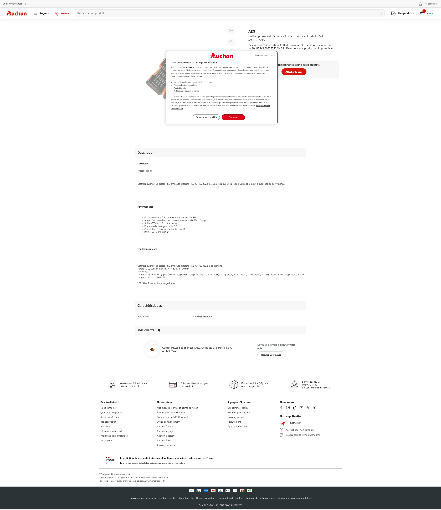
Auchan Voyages (165, 431)
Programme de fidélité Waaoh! (173, 417)
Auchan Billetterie (166, 435)
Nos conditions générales (143, 498)
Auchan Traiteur (165, 426)
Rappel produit (108, 421)
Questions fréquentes (111, 412)
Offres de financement (168, 421)
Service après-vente (110, 417)
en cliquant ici (123, 474)
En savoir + (254, 53)
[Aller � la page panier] (426, 13)
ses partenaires (186, 67)
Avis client (105, 426)
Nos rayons (106, 440)
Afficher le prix (293, 71)
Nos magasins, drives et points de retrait (177, 407)
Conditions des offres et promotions (197, 498)
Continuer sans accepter (265, 55)
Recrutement (234, 421)
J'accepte (233, 117)
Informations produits (111, 431)
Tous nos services (166, 445)
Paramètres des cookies (206, 117)
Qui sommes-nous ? (238, 407)
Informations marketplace (114, 435)
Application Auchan (238, 426)
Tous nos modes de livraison (171, 412)
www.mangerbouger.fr (155, 481)
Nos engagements (237, 417)
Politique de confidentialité (260, 498)
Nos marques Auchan (239, 412)
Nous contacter (108, 407)
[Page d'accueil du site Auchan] (17, 13)
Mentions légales (167, 498)
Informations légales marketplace (294, 498)
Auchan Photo (164, 440)
